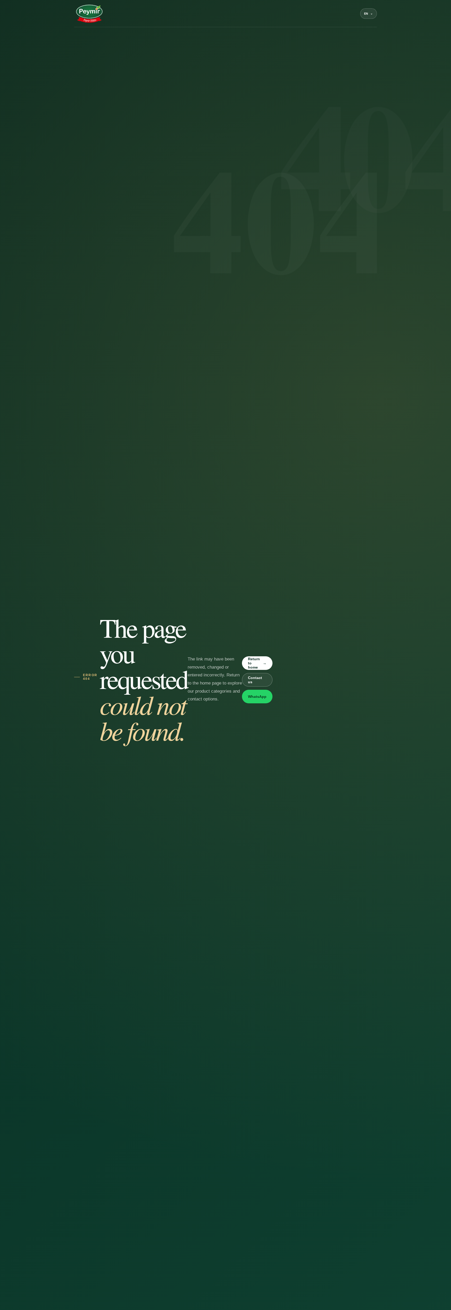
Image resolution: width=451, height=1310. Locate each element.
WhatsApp (257, 696)
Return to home (257, 663)
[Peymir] (89, 14)
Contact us (255, 680)
